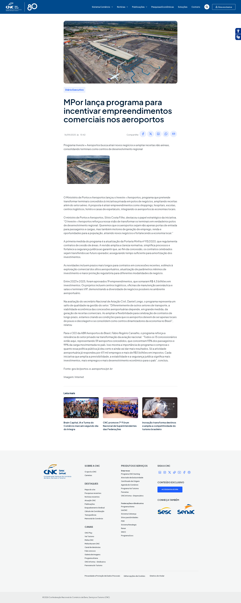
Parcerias (125, 492)
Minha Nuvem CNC (92, 544)
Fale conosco (90, 551)
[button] (143, 134)
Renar (123, 528)
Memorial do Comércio (94, 519)
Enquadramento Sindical (95, 508)
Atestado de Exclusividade (132, 478)
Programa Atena (91, 558)
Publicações (138, 7)
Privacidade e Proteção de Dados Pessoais (102, 576)
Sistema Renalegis (129, 525)
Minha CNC (89, 540)
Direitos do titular (157, 576)
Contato (195, 7)
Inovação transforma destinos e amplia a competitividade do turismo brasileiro (159, 426)
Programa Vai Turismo (130, 488)
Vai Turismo (89, 536)
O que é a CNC (90, 472)
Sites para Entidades (129, 517)
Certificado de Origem (130, 481)
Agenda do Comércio (129, 485)
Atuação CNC (90, 500)
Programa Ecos (127, 536)
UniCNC (124, 510)
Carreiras (88, 475)
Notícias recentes (92, 497)
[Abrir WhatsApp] (234, 596)
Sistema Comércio (101, 7)
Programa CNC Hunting (130, 474)
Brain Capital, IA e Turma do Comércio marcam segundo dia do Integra (81, 426)
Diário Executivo (74, 89)
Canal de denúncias (93, 547)
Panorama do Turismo (93, 565)
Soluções (182, 7)
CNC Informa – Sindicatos (95, 562)
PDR (123, 521)
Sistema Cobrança (128, 514)
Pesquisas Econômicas (162, 7)
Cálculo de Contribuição (94, 511)
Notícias (121, 7)
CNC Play (88, 533)
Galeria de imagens (92, 555)
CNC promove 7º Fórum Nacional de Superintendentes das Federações (120, 426)
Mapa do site (90, 490)
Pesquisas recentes (93, 493)
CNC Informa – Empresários (132, 496)
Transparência (90, 515)
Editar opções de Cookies (134, 576)
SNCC (123, 532)
